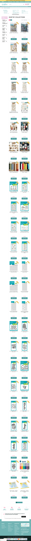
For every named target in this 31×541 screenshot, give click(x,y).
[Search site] (24, 4)
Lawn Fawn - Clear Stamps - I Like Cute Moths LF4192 (14, 251)
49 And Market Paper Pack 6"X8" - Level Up (24, 132)
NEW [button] (23, 6)
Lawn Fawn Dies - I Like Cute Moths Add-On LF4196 (24, 391)
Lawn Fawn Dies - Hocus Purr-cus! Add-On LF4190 (25, 371)
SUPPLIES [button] (8, 6)
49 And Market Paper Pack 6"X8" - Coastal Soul (24, 112)
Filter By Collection (4, 20)
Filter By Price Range (3, 38)
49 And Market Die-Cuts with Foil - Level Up (24, 52)
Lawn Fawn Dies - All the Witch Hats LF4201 (14, 331)
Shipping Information (15, 525)
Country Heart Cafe (6, 13)
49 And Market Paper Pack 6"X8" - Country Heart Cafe (13, 132)
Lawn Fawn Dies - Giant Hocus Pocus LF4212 (14, 371)
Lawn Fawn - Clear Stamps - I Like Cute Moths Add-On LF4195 (24, 232)
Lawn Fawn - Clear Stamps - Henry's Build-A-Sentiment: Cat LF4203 (14, 212)
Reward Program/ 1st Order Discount (16, 528)
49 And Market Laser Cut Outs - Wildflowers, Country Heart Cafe (13, 112)
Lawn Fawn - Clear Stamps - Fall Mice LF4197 (24, 192)
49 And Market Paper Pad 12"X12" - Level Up (24, 152)
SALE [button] (25, 6)
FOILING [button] (20, 6)
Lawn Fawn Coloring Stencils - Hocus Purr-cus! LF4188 (25, 291)
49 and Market (5, 10)
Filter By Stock (3, 35)
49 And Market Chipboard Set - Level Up (24, 32)
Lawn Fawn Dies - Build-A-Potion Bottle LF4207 (13, 351)
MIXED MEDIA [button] (15, 6)
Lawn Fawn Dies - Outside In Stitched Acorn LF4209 (13, 431)
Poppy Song (23, 10)
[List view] (11, 20)
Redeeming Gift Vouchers (16, 530)
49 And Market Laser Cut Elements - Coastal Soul (13, 72)
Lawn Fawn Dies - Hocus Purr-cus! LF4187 (14, 391)
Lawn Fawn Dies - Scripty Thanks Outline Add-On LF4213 (13, 451)
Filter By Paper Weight (3, 29)
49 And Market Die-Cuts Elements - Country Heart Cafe (14, 52)
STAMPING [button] (6, 6)
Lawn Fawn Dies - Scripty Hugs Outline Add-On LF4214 (24, 431)
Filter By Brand (3, 41)
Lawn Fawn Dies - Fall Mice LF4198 (24, 351)
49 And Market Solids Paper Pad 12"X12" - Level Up (24, 172)
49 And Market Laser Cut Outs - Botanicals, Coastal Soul (24, 92)
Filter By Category (4, 32)
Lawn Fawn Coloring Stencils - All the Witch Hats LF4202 (13, 271)
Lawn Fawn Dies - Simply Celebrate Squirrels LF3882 (24, 451)
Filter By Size (3, 26)
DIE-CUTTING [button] (3, 6)
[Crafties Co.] (5, 4)
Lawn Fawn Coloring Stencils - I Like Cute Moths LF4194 (14, 311)
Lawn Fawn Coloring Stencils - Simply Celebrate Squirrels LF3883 (25, 312)
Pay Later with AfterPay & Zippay (16, 534)
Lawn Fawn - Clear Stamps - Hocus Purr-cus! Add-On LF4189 (24, 212)
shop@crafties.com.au (25, 529)
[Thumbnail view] (9, 20)
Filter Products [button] (4, 18)
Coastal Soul (5, 12)
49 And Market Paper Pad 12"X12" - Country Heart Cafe (14, 152)
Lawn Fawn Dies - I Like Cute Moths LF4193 (14, 411)
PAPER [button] (18, 6)
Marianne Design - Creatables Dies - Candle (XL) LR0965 (14, 491)
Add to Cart (14, 118)
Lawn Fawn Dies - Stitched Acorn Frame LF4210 (13, 471)
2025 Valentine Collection (16, 12)
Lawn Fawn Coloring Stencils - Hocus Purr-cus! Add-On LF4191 (13, 291)
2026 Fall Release (15, 13)
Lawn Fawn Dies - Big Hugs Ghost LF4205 (24, 331)
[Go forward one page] (22, 502)
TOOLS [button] (10, 6)
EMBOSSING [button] (12, 6)
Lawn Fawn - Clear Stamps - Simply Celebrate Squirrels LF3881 (24, 252)
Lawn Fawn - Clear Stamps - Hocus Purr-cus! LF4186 (13, 232)
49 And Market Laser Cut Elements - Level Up (13, 92)
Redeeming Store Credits (16, 532)
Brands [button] (27, 6)
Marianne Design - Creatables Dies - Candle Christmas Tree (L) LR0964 (24, 491)
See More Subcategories (15, 14)
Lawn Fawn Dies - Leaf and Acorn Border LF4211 (24, 411)
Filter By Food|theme (4, 23)
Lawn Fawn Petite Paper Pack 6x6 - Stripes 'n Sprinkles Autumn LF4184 (24, 471)
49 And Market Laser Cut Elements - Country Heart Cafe (25, 72)
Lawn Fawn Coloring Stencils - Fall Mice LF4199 (25, 271)
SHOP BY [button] (22, 6)
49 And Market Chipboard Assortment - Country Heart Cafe (13, 32)
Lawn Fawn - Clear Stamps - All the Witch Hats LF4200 (14, 192)
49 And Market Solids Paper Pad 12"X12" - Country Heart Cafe (13, 172)
